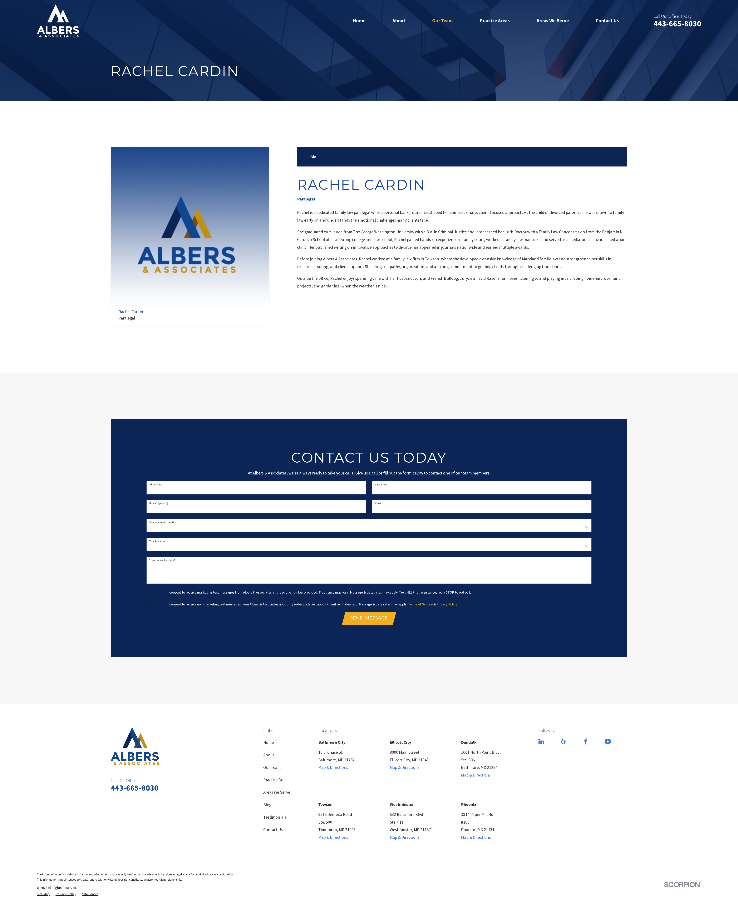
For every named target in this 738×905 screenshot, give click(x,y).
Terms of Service (420, 604)
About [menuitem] (398, 21)
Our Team (272, 767)
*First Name (155, 484)
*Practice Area (157, 541)
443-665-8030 (677, 23)
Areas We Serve (276, 792)
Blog (267, 804)
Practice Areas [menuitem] (495, 21)
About (268, 755)
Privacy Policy (446, 604)
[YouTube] (608, 741)
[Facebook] (586, 741)
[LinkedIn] (541, 741)
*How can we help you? (162, 560)
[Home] (58, 20)
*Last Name (380, 484)
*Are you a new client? (161, 522)
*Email (377, 503)
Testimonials (274, 817)
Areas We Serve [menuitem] (553, 21)
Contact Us (273, 829)
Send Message (369, 618)
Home (268, 742)
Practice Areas (275, 779)
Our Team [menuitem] (442, 21)
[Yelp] (563, 741)
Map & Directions (333, 767)
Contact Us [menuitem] (607, 21)
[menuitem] (43, 894)
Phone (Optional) (158, 503)
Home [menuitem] (359, 21)
